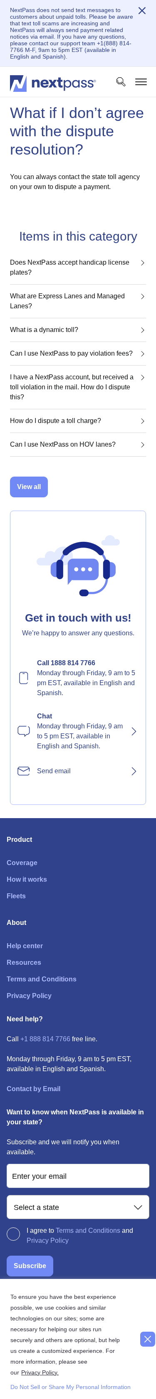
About (16, 922)
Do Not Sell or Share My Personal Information (67, 1387)
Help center (25, 945)
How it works (27, 879)
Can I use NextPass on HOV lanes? (63, 444)
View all (29, 486)
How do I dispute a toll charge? (55, 420)
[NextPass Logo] (53, 82)
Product (19, 839)
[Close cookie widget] (147, 1339)
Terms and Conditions (42, 979)
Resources (24, 962)
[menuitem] (78, 678)
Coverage (22, 862)
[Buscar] (121, 82)
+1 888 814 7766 (45, 1038)
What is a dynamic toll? (44, 329)
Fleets (16, 896)
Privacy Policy (29, 995)
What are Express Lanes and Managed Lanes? (67, 301)
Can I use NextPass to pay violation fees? (71, 353)
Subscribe (30, 1265)
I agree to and (80, 1235)
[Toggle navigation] (141, 82)
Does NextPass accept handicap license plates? (69, 267)
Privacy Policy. (40, 1372)
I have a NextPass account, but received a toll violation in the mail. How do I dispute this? (72, 387)
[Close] (141, 11)
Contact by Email (33, 1088)
